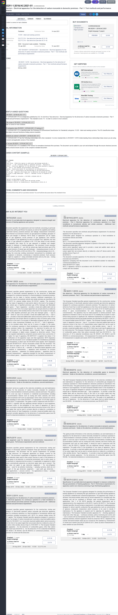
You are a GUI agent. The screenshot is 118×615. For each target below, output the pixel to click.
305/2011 (94, 361)
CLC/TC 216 (25, 14)
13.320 (18, 14)
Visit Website (108, 74)
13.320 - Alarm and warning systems (29, 35)
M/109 (101, 361)
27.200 (33, 487)
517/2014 (40, 487)
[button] (83, 14)
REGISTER (111, 2)
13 (99, 53)
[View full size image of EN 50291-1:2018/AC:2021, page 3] (80, 34)
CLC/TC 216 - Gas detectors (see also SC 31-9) (32, 38)
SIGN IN (102, 2)
